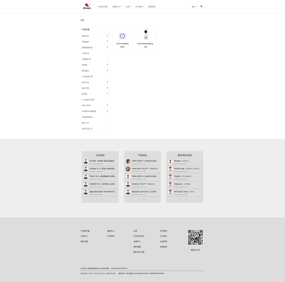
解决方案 (84, 241)
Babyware (136, 191)
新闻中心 (116, 6)
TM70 (134, 161)
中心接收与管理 (88, 99)
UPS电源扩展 (87, 76)
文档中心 (137, 241)
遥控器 (84, 94)
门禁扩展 (85, 53)
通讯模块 (85, 70)
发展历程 (163, 246)
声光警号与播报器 (89, 111)
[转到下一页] (101, 199)
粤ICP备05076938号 (157, 273)
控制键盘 (85, 41)
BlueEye (135, 184)
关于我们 (139, 6)
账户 (194, 6)
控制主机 (85, 36)
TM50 (134, 176)
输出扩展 (85, 88)
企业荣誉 (163, 241)
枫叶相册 (137, 246)
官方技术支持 (139, 236)
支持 (128, 6)
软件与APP (86, 105)
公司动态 (110, 236)
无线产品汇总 (87, 128)
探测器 (84, 65)
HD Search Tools (181, 191)
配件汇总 (85, 122)
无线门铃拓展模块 (122, 43)
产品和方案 (102, 6)
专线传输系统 (87, 117)
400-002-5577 (122, 268)
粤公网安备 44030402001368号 (137, 273)
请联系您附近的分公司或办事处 (98, 268)
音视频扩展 (86, 59)
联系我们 (152, 6)
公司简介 (163, 236)
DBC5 (122, 47)
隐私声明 (121, 273)
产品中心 (84, 236)
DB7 (145, 47)
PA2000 (177, 176)
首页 (82, 20)
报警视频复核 (87, 47)
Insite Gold (136, 168)
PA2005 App (179, 168)
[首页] (87, 6)
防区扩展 (85, 82)
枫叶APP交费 (139, 252)
